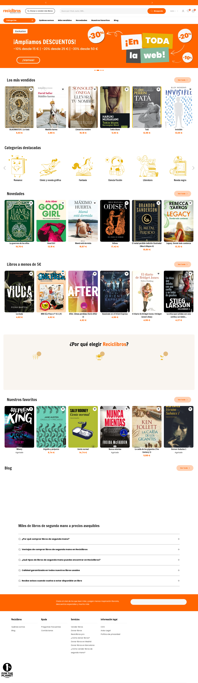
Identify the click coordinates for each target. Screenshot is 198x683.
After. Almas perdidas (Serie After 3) (83, 315)
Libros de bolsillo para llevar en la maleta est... (30, 508)
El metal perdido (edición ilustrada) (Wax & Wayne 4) (147, 245)
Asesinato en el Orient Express (115, 313)
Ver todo (182, 80)
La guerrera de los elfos (19, 243)
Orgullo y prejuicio (51, 449)
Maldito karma (51, 129)
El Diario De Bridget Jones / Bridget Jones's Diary (147, 315)
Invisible (178, 129)
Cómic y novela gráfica (50, 180)
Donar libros (76, 630)
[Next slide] (193, 168)
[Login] (183, 11)
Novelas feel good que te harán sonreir (92, 508)
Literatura (147, 180)
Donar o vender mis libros (41, 11)
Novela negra (180, 180)
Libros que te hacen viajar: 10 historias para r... (162, 508)
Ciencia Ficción (115, 180)
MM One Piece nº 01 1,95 (51, 313)
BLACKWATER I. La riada (19, 129)
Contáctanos (47, 630)
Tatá (147, 129)
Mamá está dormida (83, 243)
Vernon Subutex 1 (178, 449)
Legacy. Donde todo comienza (178, 243)
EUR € (172, 11)
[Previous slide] (4, 168)
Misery (19, 449)
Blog (13, 630)
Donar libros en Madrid (81, 641)
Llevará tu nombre (83, 129)
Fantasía (83, 180)
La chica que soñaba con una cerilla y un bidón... (179, 315)
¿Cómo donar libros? (80, 638)
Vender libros (77, 627)
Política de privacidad (110, 634)
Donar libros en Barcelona (82, 645)
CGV (103, 627)
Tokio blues (115, 129)
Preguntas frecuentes (51, 627)
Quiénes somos (18, 627)
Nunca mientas (115, 449)
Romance (18, 180)
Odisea (115, 243)
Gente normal (83, 449)
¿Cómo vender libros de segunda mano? (81, 651)
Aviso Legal (106, 630)
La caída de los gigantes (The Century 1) (147, 451)
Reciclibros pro (77, 634)
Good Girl (51, 243)
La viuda (19, 313)
